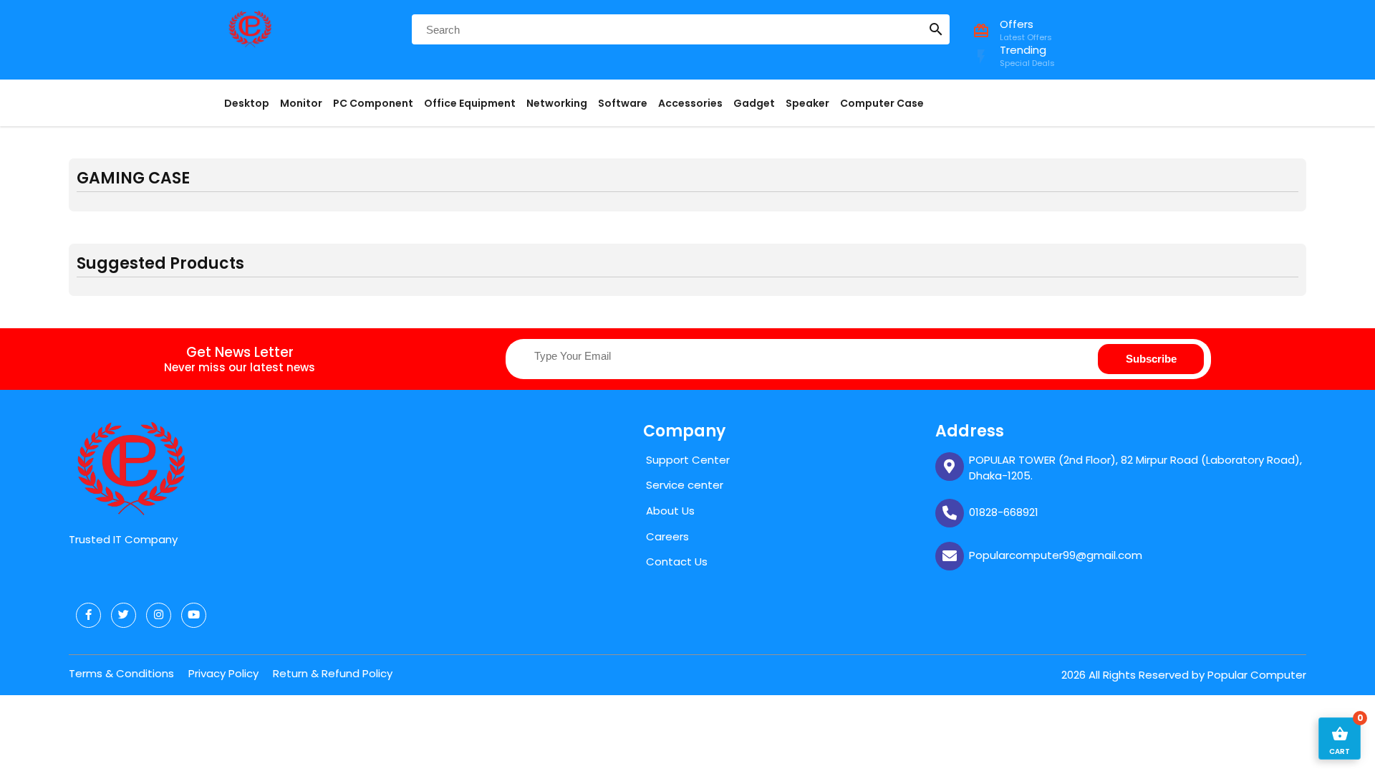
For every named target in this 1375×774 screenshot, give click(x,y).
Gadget (754, 103)
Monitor (301, 103)
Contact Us (677, 561)
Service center (684, 484)
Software (622, 103)
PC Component (373, 103)
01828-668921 (1003, 512)
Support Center (688, 459)
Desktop (246, 103)
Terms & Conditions (121, 673)
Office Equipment (470, 103)
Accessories (690, 103)
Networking (556, 103)
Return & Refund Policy (332, 673)
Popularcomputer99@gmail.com (1055, 555)
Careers (667, 536)
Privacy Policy (223, 673)
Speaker (807, 103)
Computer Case (882, 103)
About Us (670, 510)
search (936, 29)
